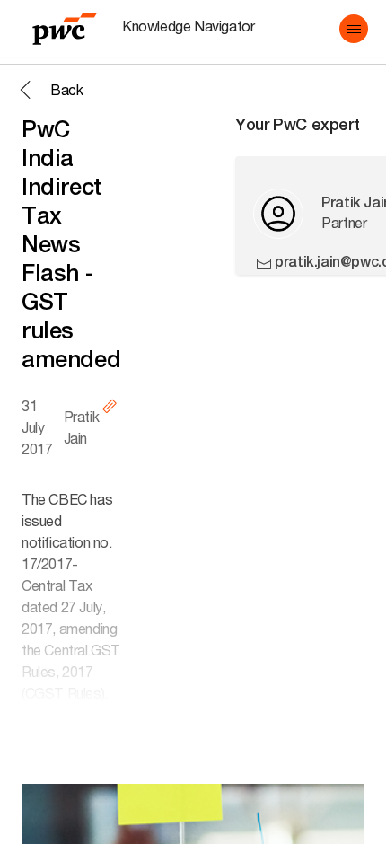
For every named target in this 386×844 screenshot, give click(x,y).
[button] (353, 28)
